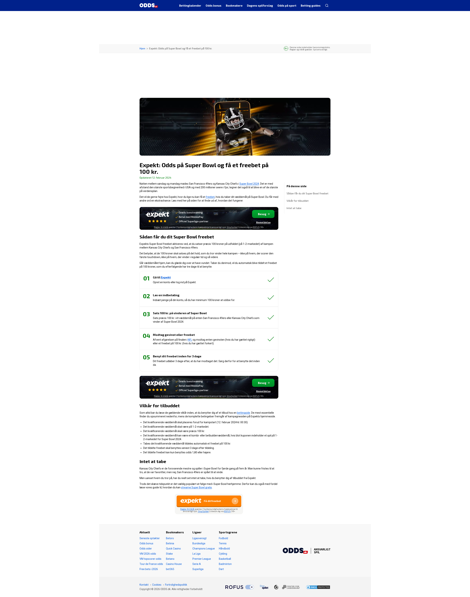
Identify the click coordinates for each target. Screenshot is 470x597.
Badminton (225, 563)
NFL (190, 339)
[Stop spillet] (264, 587)
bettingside (243, 412)
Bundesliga (198, 543)
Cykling (223, 553)
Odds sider (146, 548)
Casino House (174, 563)
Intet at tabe (294, 208)
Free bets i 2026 (149, 569)
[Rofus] (239, 587)
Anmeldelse (263, 222)
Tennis (223, 543)
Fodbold (223, 538)
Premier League (201, 558)
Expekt (166, 277)
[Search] (326, 5)
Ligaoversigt (199, 538)
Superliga (197, 569)
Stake (169, 553)
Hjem (142, 48)
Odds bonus (146, 543)
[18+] (287, 587)
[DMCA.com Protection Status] (318, 587)
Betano (170, 558)
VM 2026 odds (148, 553)
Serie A (196, 563)
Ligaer (197, 532)
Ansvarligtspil (322, 551)
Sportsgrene (228, 532)
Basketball (225, 558)
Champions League (203, 548)
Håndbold (224, 548)
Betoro (170, 538)
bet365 (170, 569)
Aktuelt (145, 532)
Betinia (170, 543)
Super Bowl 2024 (249, 183)
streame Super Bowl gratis (196, 487)
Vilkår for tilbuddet (298, 200)
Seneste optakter (150, 538)
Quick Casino (173, 548)
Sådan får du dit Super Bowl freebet (307, 193)
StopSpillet (232, 227)
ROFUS (256, 227)
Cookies (156, 584)
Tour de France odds (151, 563)
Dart (221, 569)
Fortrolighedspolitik (176, 584)
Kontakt (144, 584)
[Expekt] (157, 217)
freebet (210, 196)
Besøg (262, 214)
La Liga (196, 553)
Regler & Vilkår (161, 227)
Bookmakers (175, 532)
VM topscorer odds (150, 558)
